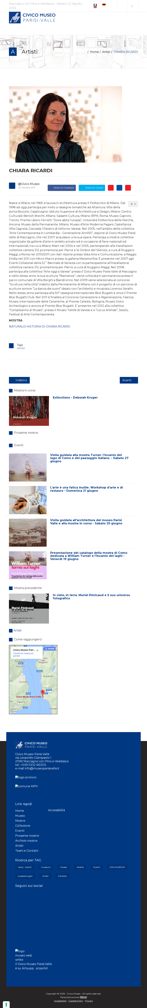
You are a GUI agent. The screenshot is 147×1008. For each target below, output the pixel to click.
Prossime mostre (27, 835)
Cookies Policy (75, 1000)
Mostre (20, 820)
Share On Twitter (94, 187)
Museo (20, 815)
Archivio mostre (26, 840)
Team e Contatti (26, 850)
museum (46, 867)
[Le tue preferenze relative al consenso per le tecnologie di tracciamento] (6, 1004)
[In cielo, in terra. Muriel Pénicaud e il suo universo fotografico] (29, 608)
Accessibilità (56, 810)
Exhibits (62, 876)
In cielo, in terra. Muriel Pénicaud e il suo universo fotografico (91, 596)
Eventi (19, 830)
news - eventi (25, 867)
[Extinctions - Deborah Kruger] (29, 411)
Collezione (22, 825)
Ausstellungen (25, 876)
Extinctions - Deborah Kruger (75, 397)
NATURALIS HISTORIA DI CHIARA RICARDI (39, 326)
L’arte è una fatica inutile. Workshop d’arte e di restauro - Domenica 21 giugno (86, 489)
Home (94, 52)
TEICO (83, 997)
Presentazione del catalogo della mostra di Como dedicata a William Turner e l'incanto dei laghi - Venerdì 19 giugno (88, 556)
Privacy (89, 1000)
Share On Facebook (64, 187)
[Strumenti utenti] (133, 204)
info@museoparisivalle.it (42, 768)
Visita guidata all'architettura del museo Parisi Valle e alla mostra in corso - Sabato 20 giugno (86, 521)
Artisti (106, 52)
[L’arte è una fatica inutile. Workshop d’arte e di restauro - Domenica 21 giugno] (28, 500)
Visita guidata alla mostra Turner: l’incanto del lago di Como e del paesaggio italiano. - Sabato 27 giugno (89, 458)
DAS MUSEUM (117, 867)
